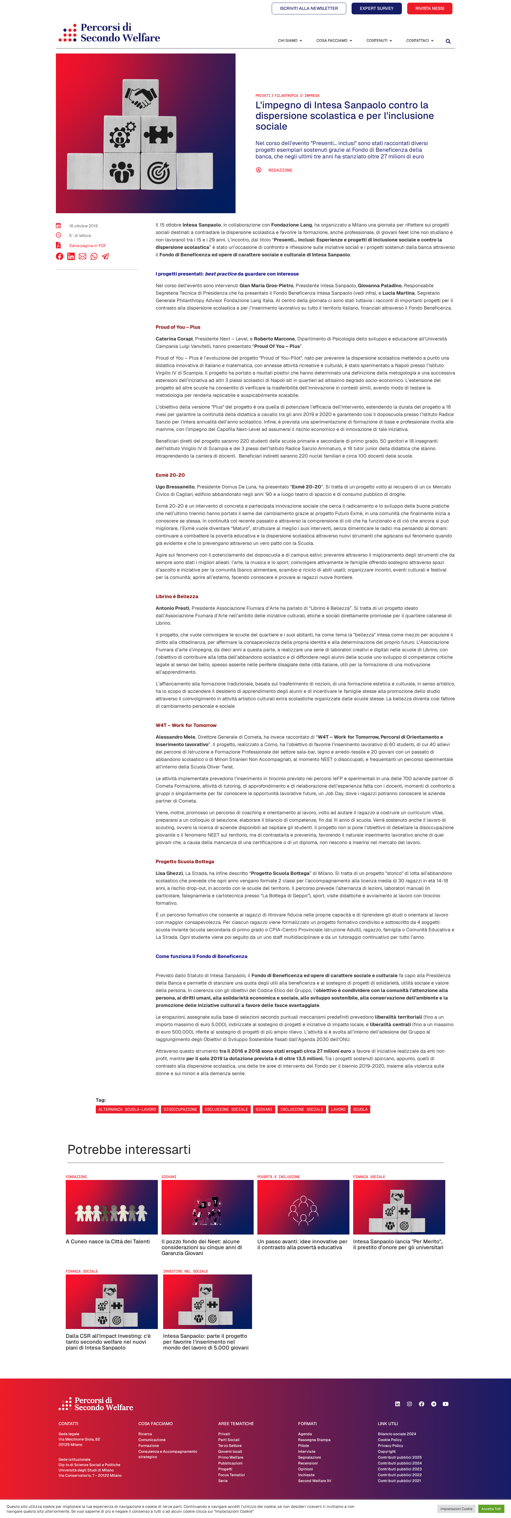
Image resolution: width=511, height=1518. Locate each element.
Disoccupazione (180, 1109)
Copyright (387, 1451)
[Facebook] (59, 258)
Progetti (225, 1469)
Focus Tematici (231, 1474)
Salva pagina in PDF (87, 245)
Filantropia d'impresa (297, 95)
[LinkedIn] (71, 258)
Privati (263, 95)
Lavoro (338, 1109)
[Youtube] (445, 1404)
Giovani (264, 1109)
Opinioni (305, 1469)
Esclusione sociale (226, 1109)
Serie (223, 1480)
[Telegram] (433, 1404)
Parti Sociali (229, 1439)
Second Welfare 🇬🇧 (314, 1480)
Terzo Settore (230, 1445)
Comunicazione (152, 1439)
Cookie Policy (390, 1439)
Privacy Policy (390, 1445)
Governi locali (230, 1451)
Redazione (280, 170)
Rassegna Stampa (314, 1439)
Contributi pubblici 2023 (400, 1469)
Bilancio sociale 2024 (397, 1433)
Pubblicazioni (230, 1463)
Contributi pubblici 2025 (400, 1457)
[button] (448, 41)
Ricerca (145, 1433)
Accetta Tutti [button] (491, 1509)
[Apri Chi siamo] (301, 40)
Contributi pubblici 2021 (399, 1480)
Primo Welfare (230, 1457)
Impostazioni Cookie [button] (456, 1509)
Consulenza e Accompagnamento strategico (167, 1454)
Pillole (303, 1445)
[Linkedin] (397, 1404)
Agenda (305, 1433)
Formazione (148, 1445)
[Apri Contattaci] (432, 40)
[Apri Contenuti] (391, 40)
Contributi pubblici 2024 (400, 1463)
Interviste (306, 1451)
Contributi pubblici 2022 (400, 1474)
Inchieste (306, 1474)
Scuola (360, 1109)
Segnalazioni (309, 1457)
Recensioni (308, 1463)
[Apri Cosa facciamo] (351, 40)
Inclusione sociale (301, 1109)
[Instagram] (409, 1404)
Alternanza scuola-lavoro (127, 1109)
